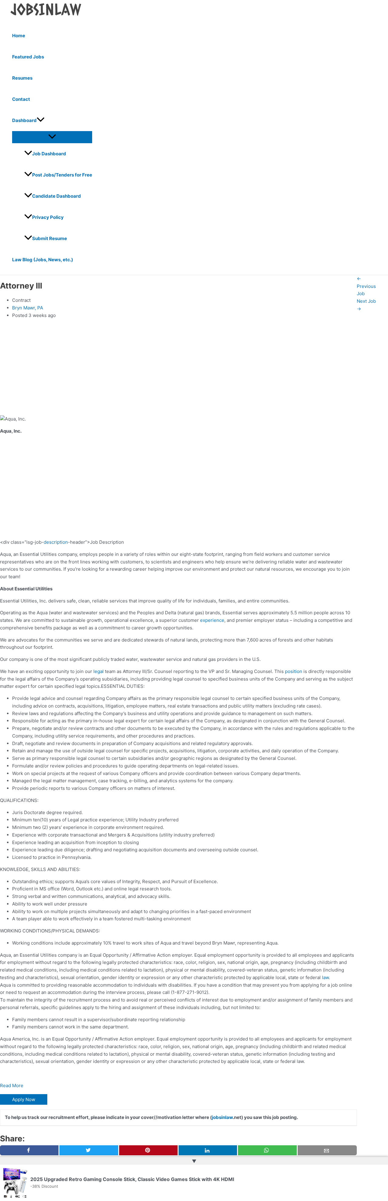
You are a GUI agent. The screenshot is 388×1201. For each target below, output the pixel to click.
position (293, 671)
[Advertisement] (178, 366)
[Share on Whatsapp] (267, 1150)
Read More (11, 1085)
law (325, 977)
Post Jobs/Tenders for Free (62, 175)
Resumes (22, 78)
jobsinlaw (222, 1117)
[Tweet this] (88, 1150)
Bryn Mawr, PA (28, 308)
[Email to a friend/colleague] (327, 1150)
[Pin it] (148, 1150)
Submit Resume (49, 238)
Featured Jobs (28, 57)
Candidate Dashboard (56, 196)
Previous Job (366, 286)
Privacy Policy (48, 217)
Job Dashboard (49, 154)
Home (18, 35)
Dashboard (24, 120)
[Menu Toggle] (52, 137)
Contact (21, 99)
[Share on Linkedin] (208, 1150)
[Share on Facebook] (29, 1150)
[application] (41, 120)
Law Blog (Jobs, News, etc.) (42, 259)
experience (212, 620)
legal (98, 671)
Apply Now (23, 1099)
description (56, 542)
